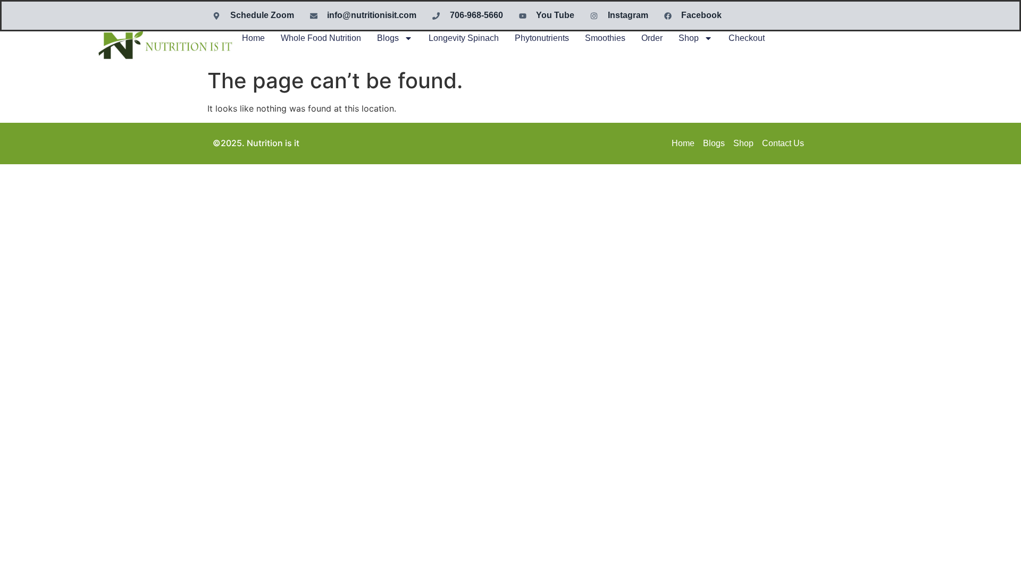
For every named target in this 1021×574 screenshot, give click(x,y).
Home (253, 38)
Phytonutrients (542, 38)
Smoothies (605, 38)
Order (652, 38)
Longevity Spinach (464, 38)
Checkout (747, 38)
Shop (689, 38)
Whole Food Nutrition (321, 38)
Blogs (388, 38)
